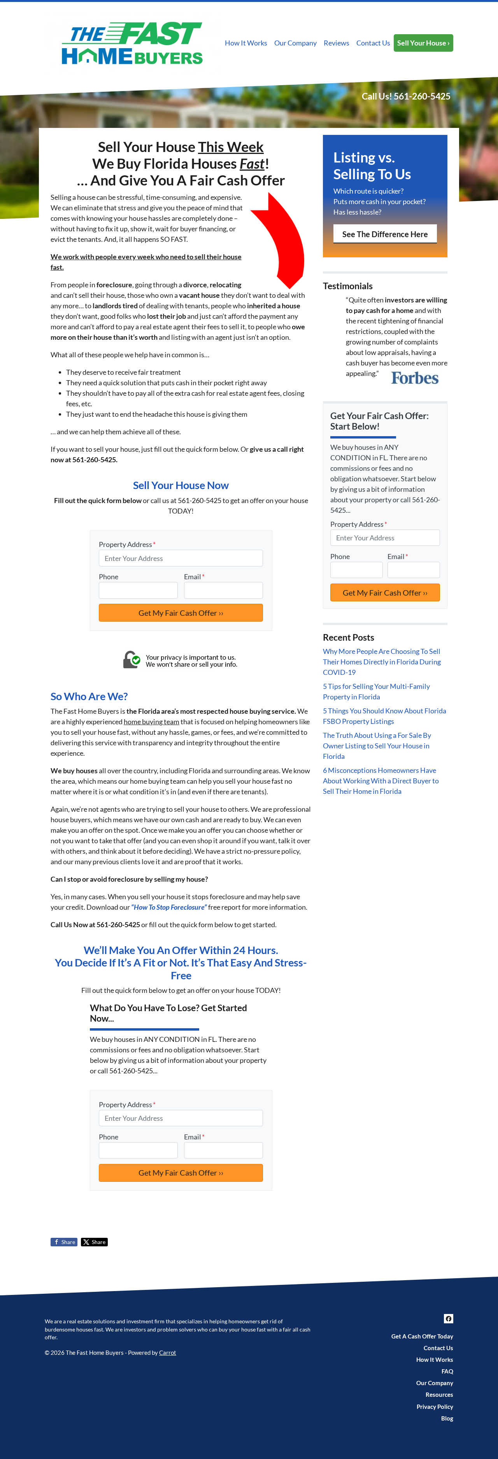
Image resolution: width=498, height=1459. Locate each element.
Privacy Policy (435, 1406)
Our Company (295, 42)
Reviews (336, 42)
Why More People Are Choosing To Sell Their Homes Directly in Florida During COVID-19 (382, 661)
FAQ (447, 1371)
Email (194, 576)
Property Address (127, 544)
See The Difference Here (385, 234)
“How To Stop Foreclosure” (169, 907)
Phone (108, 576)
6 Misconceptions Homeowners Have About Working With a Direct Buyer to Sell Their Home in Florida (381, 780)
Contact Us (373, 42)
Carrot (167, 1352)
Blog (447, 1418)
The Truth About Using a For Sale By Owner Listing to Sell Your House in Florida (377, 745)
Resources (439, 1394)
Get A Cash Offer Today (422, 1336)
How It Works (246, 42)
